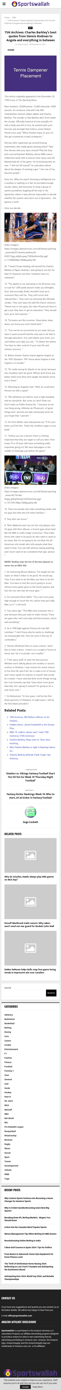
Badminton (9, 1019)
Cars (6, 1036)
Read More (38, 1387)
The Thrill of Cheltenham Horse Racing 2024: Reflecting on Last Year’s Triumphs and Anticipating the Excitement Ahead (28, 1266)
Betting (7, 1028)
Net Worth (9, 1118)
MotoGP (8, 1110)
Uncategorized (11, 1166)
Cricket (7, 1045)
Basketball (9, 1023)
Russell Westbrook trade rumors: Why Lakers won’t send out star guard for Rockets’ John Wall (29, 924)
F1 (5, 1053)
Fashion (8, 1058)
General (8, 1079)
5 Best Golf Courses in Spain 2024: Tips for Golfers (28, 1247)
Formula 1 (9, 1071)
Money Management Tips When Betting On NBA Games (30, 1234)
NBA (30, 28)
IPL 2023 (8, 1101)
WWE (6, 1174)
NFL (6, 1122)
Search (7, 988)
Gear (6, 1075)
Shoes (7, 1148)
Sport (6, 1157)
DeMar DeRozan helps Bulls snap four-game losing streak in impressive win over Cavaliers (30, 971)
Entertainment (11, 1049)
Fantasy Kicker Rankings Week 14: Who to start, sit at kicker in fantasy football (30, 796)
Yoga (6, 1179)
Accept (25, 1387)
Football (8, 1066)
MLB (6, 1105)
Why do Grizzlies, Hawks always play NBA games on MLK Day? (29, 878)
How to (7, 1097)
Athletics (8, 1015)
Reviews (8, 1140)
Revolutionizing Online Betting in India (22, 1240)
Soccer (7, 1153)
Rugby (7, 1144)
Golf (6, 1084)
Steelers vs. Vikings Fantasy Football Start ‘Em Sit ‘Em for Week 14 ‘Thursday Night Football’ (30, 777)
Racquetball (10, 1131)
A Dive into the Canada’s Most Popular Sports (25, 1227)
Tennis (7, 1161)
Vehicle (8, 1170)
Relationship (10, 1135)
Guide (7, 1088)
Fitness (7, 1062)
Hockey (7, 1092)
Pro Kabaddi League (14, 1127)
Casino (7, 1041)
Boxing (7, 1032)
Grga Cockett (23, 44)
